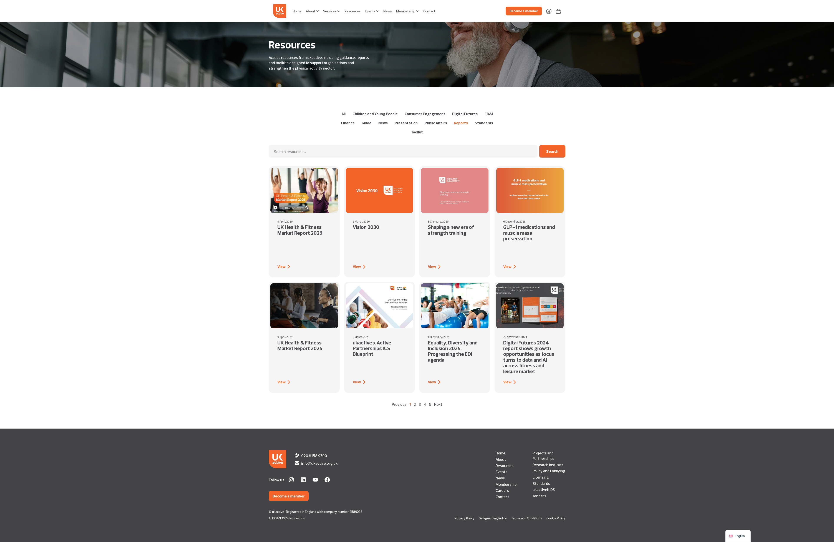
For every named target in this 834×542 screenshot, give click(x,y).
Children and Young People (375, 113)
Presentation (406, 122)
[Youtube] (315, 479)
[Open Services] (339, 11)
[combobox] (403, 151)
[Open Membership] (417, 11)
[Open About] (317, 11)
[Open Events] (377, 11)
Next (438, 404)
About (501, 459)
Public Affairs (436, 122)
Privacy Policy (465, 518)
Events (501, 471)
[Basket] (558, 11)
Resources (504, 465)
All (343, 113)
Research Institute (548, 464)
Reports (461, 122)
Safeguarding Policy (493, 518)
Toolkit (417, 132)
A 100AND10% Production (287, 518)
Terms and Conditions (526, 518)
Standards (484, 122)
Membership (506, 484)
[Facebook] (327, 479)
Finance (348, 122)
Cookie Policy (555, 518)
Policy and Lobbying (549, 470)
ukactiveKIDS (544, 489)
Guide (366, 122)
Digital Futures (465, 113)
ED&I (489, 113)
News (383, 122)
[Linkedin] (303, 479)
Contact (502, 496)
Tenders (539, 495)
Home (500, 453)
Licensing (541, 477)
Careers (502, 490)
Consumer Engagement (425, 113)
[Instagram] (291, 479)
